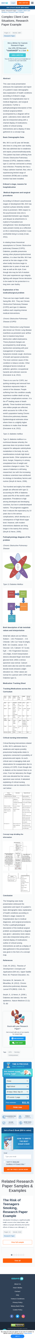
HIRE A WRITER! (23, 3)
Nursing (16, 1052)
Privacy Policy (17, 1302)
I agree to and (15, 1163)
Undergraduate (13, 1055)
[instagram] (23, 1316)
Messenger (19, 1038)
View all (17, 1261)
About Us (17, 1284)
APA (10, 1052)
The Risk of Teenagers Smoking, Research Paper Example (15, 1208)
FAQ (17, 1295)
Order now (17, 1107)
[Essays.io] (17, 1278)
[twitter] (17, 1316)
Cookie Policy (17, 1310)
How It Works (17, 1287)
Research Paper (9, 36)
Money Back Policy (17, 1306)
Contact (17, 1291)
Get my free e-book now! (17, 1169)
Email (5, 1153)
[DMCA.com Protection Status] (17, 1325)
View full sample (17, 1242)
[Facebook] (11, 1316)
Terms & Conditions (17, 1299)
